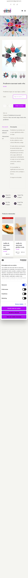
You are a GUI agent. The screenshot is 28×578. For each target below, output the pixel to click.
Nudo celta (23, 118)
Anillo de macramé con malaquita (6, 246)
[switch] (24, 289)
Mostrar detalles (19, 304)
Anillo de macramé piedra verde (20, 245)
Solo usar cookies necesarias (14, 316)
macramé (13, 118)
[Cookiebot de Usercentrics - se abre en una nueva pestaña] (20, 260)
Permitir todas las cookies (14, 308)
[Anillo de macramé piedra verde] (20, 229)
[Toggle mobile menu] (25, 11)
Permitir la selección (14, 312)
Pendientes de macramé (14, 115)
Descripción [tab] (5, 127)
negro (18, 118)
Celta (9, 118)
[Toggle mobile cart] (22, 11)
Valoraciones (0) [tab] (5, 137)
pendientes (6, 120)
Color (4, 97)
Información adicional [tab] (5, 132)
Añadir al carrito (19, 106)
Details (8, 254)
